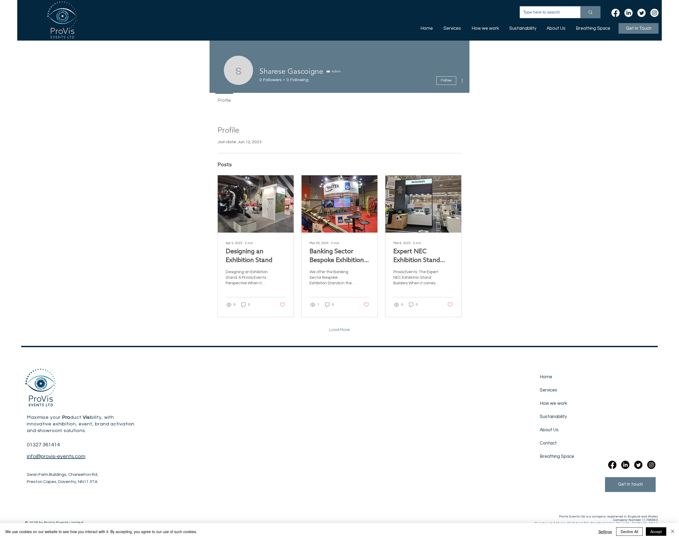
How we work (553, 403)
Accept (656, 531)
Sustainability (553, 416)
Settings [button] (605, 531)
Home (546, 376)
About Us (549, 430)
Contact (548, 443)
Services (548, 390)
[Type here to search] (590, 12)
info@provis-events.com (56, 456)
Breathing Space (554, 456)
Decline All (629, 531)
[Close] (672, 531)
